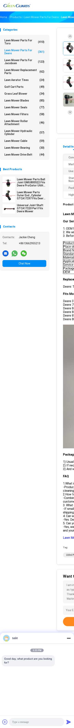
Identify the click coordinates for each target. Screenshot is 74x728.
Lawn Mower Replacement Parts (24, 72)
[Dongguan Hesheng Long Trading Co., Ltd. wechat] (24, 253)
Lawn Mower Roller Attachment (24, 123)
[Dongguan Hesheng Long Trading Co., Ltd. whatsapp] (15, 253)
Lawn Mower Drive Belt (24, 154)
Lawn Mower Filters (24, 114)
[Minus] (68, 638)
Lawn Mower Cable (24, 140)
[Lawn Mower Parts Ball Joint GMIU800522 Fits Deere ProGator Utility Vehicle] (8, 182)
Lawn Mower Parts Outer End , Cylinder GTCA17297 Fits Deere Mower (31, 195)
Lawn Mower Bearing (24, 147)
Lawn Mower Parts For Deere (24, 52)
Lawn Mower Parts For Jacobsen (24, 62)
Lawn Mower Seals (24, 107)
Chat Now (24, 263)
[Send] (69, 722)
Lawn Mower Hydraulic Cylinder (24, 132)
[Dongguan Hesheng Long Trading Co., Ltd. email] (5, 253)
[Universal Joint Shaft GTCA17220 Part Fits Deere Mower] (8, 208)
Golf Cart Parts (24, 86)
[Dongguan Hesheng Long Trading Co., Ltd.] (16, 5)
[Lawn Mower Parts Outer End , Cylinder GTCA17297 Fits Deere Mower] (8, 195)
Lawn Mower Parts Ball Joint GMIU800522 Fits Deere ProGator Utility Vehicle (31, 182)
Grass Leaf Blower (24, 93)
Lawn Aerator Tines (24, 79)
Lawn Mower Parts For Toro (24, 42)
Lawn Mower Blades (24, 100)
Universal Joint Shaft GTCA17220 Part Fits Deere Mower (30, 208)
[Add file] (5, 722)
